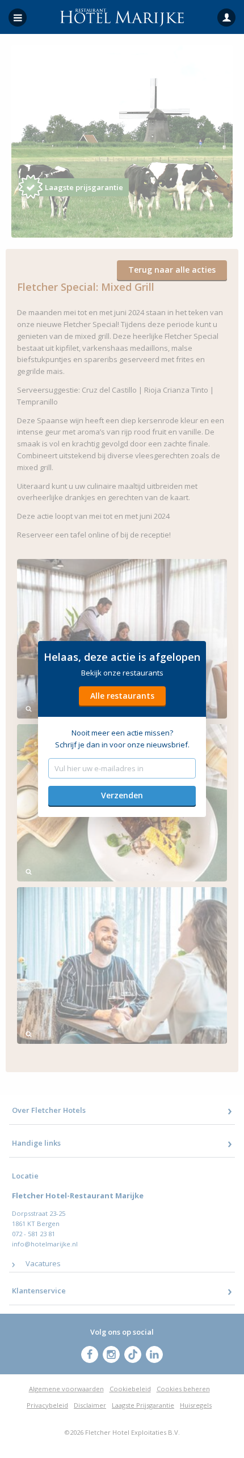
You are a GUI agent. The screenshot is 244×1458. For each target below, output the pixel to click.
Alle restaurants (122, 695)
